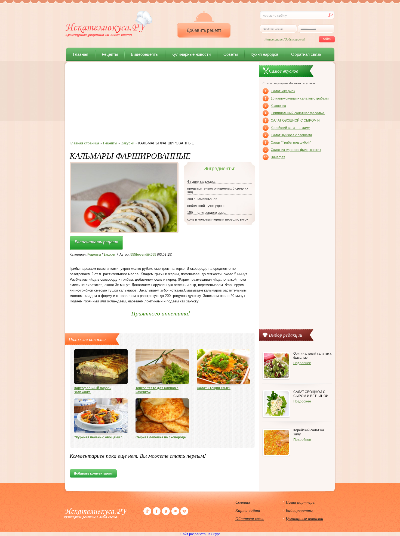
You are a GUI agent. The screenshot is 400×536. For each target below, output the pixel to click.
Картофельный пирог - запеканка (92, 390)
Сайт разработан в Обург (200, 534)
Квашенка (275, 106)
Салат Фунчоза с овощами (288, 135)
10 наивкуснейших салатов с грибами (297, 98)
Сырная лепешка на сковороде (161, 437)
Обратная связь (306, 54)
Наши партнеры (300, 502)
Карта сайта (247, 510)
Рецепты (110, 54)
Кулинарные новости (191, 54)
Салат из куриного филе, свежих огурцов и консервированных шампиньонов (293, 150)
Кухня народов (264, 54)
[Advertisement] (160, 103)
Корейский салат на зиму (287, 128)
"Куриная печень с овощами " (98, 437)
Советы (230, 54)
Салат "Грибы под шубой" (288, 142)
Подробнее (302, 363)
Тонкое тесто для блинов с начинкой (157, 390)
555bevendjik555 (143, 254)
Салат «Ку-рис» (280, 91)
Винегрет (274, 157)
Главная (80, 54)
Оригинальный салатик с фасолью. (295, 113)
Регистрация (273, 39)
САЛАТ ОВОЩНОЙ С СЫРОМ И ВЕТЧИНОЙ (292, 121)
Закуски (109, 254)
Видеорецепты (145, 54)
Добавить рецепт (204, 30)
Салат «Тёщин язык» (213, 388)
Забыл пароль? (295, 39)
